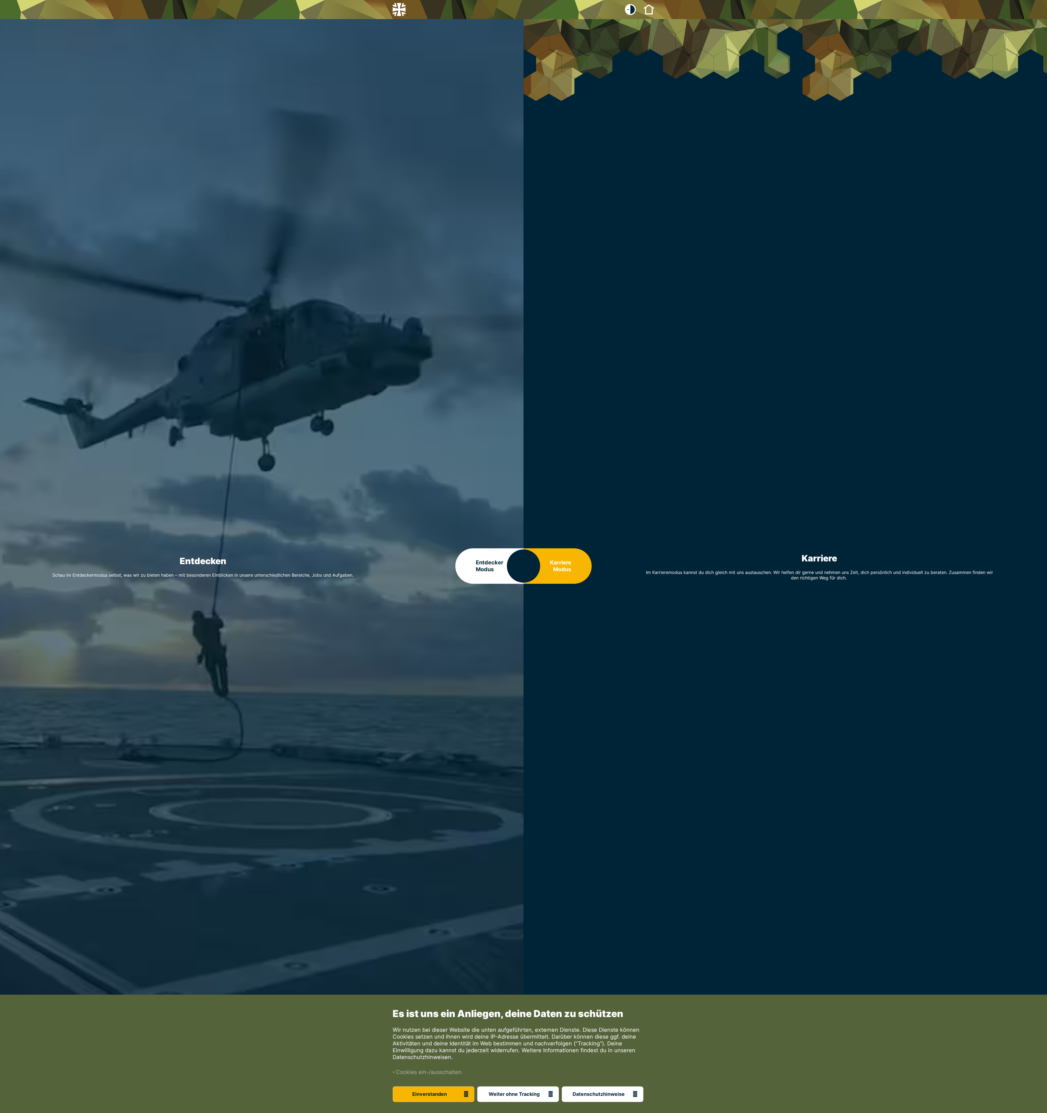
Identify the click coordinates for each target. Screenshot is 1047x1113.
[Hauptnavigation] (648, 9)
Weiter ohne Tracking (514, 1094)
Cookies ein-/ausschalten (427, 1072)
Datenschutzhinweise (599, 1094)
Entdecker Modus (489, 566)
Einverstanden (429, 1094)
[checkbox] (630, 9)
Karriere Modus (560, 566)
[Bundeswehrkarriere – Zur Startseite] (399, 9)
